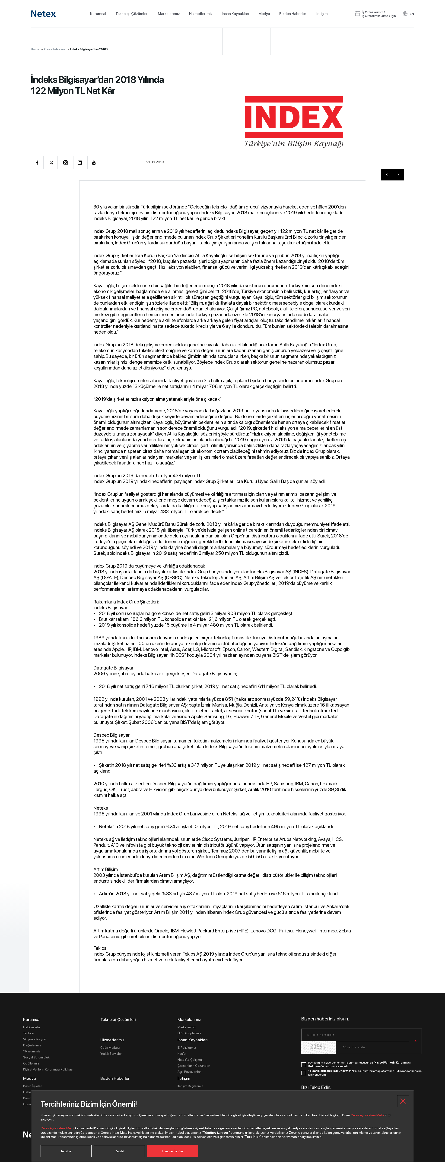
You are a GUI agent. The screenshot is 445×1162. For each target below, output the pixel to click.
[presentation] (387, 174)
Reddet (119, 1151)
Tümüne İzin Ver (173, 1151)
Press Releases (54, 49)
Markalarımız (169, 14)
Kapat (403, 1101)
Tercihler (66, 1151)
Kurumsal (98, 14)
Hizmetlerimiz (201, 14)
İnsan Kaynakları (235, 14)
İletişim (321, 14)
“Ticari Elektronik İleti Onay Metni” (331, 1071)
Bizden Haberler (292, 14)
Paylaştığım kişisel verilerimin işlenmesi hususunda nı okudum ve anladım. (359, 1064)
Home (35, 49)
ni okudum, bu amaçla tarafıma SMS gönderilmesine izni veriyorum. (365, 1072)
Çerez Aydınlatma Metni (368, 1115)
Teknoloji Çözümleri (132, 14)
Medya (264, 14)
